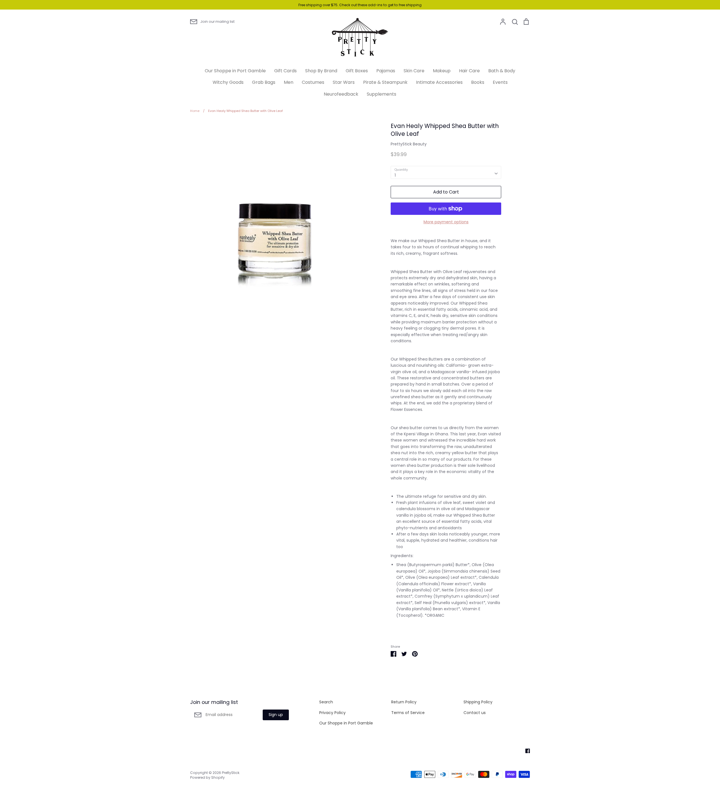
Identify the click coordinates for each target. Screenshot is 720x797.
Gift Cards (285, 70)
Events (500, 82)
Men (288, 82)
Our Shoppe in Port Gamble (235, 70)
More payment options (446, 222)
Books (477, 82)
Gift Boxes (357, 70)
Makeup (442, 70)
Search (326, 702)
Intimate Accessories (439, 82)
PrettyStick (230, 772)
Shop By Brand (321, 70)
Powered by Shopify (207, 777)
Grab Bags (263, 82)
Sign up (276, 714)
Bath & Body (501, 70)
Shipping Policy (478, 702)
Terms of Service (408, 712)
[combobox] (446, 172)
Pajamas (385, 70)
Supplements (381, 94)
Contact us (475, 712)
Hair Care (469, 70)
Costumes (313, 82)
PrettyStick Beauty (409, 144)
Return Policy (404, 702)
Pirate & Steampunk (385, 82)
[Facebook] (525, 750)
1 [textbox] (395, 175)
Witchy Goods (228, 82)
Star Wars (344, 82)
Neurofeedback (341, 94)
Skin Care (414, 70)
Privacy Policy (332, 712)
